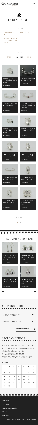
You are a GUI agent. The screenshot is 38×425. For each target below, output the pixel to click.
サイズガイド (5, 404)
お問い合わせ (5, 415)
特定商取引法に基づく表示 (9, 408)
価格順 (29, 57)
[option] (10, 266)
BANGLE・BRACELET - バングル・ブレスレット (10, 40)
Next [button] (35, 291)
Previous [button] (3, 291)
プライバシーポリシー (8, 412)
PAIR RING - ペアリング (11, 33)
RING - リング (24, 32)
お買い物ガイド (6, 400)
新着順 (9, 57)
